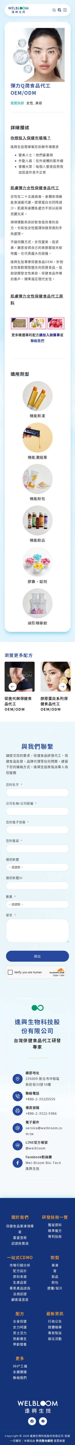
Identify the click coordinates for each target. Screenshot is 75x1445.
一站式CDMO (20, 1257)
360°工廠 (20, 1366)
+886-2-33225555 (40, 1099)
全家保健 (20, 1321)
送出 (37, 956)
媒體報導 (55, 1327)
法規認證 (20, 1294)
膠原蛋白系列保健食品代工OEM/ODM (54, 704)
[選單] (65, 10)
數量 (9, 897)
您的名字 (12, 785)
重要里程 (20, 1237)
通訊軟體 (12, 859)
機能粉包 (37, 498)
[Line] (43, 1421)
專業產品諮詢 (20, 1288)
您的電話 (12, 841)
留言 (9, 915)
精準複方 (55, 1230)
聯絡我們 (37, 341)
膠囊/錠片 (55, 1288)
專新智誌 (55, 1333)
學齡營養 (20, 1344)
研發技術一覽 (55, 1217)
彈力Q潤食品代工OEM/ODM (31, 89)
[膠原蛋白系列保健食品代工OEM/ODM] (56, 677)
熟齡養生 (20, 1339)
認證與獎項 (20, 1243)
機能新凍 (37, 415)
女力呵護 (20, 1327)
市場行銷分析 (20, 1265)
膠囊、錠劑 (37, 581)
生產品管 (20, 1282)
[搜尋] (54, 10)
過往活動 (55, 1339)
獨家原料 (55, 1225)
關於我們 (20, 1217)
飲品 (55, 1276)
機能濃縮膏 (37, 457)
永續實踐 (20, 1372)
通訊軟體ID (14, 878)
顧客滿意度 (20, 1299)
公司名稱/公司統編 (19, 803)
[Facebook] (32, 1421)
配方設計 (20, 1271)
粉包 (55, 1282)
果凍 (55, 1265)
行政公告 (55, 1321)
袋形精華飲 (37, 623)
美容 (38, 103)
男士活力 (20, 1333)
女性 (29, 103)
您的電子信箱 (15, 822)
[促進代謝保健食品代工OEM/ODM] (20, 677)
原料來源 (20, 1276)
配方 (20, 1313)
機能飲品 (37, 540)
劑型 (55, 1257)
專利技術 (55, 1236)
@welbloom (36, 1148)
